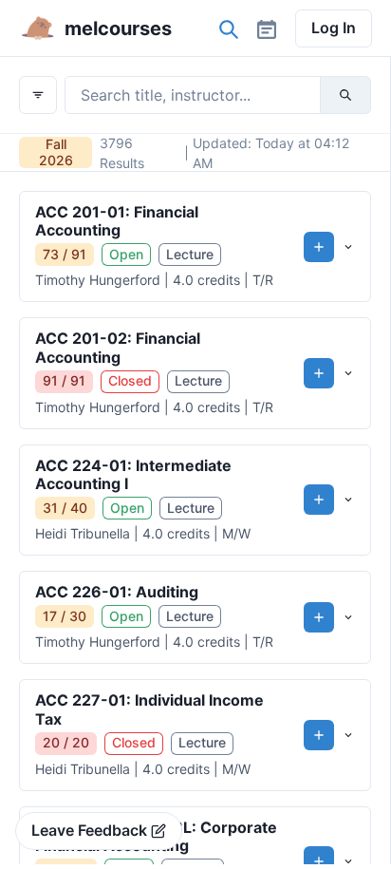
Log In (333, 27)
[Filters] (38, 95)
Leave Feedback (89, 830)
